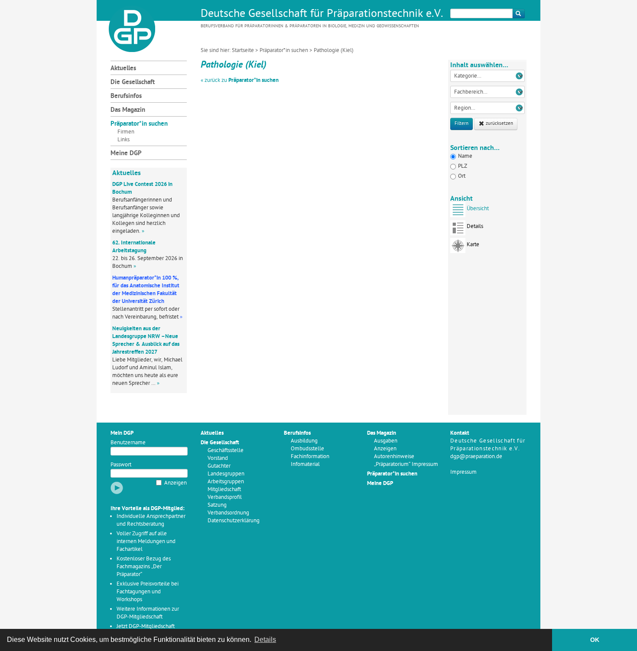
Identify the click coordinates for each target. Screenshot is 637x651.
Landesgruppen (226, 474)
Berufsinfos (126, 96)
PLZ (462, 166)
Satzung (217, 505)
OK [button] (594, 639)
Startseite (243, 50)
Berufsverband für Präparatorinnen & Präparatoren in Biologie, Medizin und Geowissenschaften (310, 26)
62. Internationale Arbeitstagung (134, 246)
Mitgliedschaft (224, 489)
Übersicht (478, 208)
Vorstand (218, 458)
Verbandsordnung (228, 513)
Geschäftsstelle (226, 450)
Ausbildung (304, 441)
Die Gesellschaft (132, 82)
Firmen (125, 132)
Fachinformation (310, 456)
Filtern (461, 123)
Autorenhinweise (394, 456)
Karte (473, 244)
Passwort (120, 465)
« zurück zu (240, 80)
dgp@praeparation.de (476, 456)
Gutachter (219, 466)
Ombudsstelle (307, 448)
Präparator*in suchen (284, 50)
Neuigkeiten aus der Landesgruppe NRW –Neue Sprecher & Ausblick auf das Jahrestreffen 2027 (145, 340)
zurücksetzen (498, 123)
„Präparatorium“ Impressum (406, 464)
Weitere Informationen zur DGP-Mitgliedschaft (148, 613)
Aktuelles (123, 69)
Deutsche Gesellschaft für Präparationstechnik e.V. (322, 14)
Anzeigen (175, 483)
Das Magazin (127, 110)
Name (465, 156)
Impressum (463, 472)
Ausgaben (385, 441)
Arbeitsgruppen (226, 481)
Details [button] (265, 639)
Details (475, 226)
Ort (461, 176)
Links (123, 139)
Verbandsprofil (225, 497)
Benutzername (128, 442)
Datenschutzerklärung (234, 520)
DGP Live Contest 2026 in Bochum (142, 188)
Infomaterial (305, 464)
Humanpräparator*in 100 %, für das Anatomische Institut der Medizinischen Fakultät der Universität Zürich (145, 289)
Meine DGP (126, 154)
